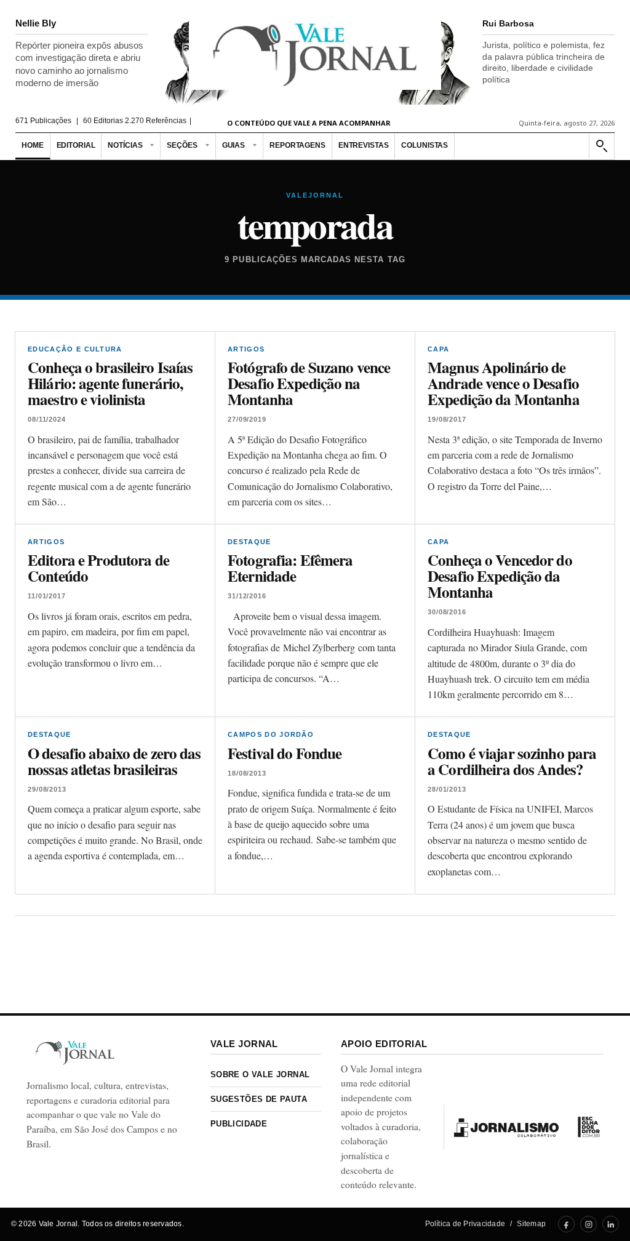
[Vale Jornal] (75, 1053)
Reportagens (297, 145)
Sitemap (531, 1223)
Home (33, 145)
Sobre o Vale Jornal (259, 1074)
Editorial (76, 145)
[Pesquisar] (601, 146)
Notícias (125, 145)
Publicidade (238, 1123)
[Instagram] (588, 1224)
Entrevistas (363, 145)
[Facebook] (566, 1224)
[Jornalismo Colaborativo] (506, 1127)
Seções (182, 145)
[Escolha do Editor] (589, 1127)
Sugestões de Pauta (258, 1099)
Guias (233, 145)
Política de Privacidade (465, 1223)
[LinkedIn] (610, 1224)
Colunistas (424, 145)
